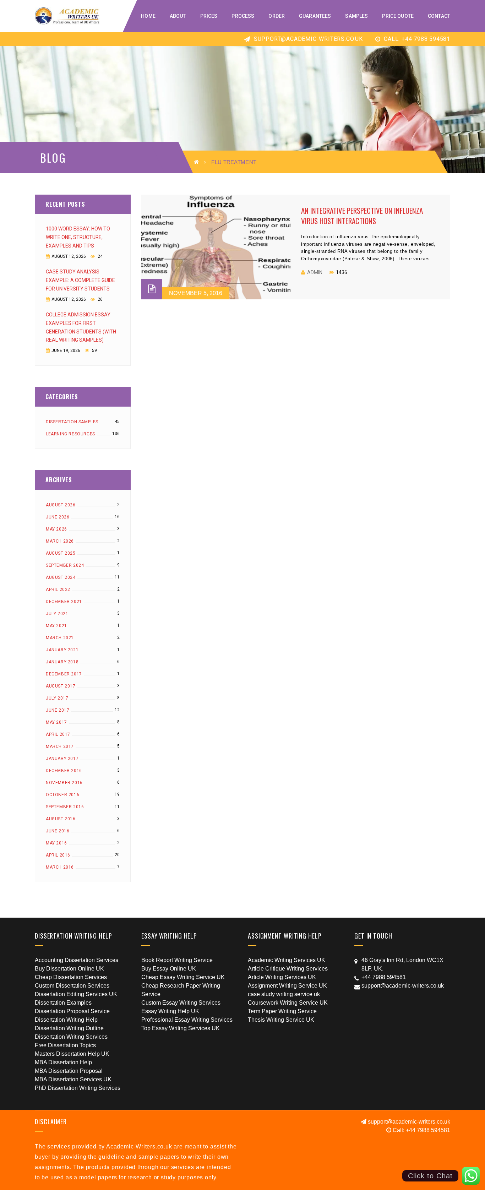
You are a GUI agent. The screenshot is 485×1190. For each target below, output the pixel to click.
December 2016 (64, 770)
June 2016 (57, 830)
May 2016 (56, 843)
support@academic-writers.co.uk (307, 39)
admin (314, 272)
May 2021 (56, 625)
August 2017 (61, 686)
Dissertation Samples (72, 421)
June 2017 (57, 710)
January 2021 (62, 649)
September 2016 (65, 806)
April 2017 (58, 734)
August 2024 (61, 577)
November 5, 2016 (195, 293)
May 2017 (56, 722)
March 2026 (60, 541)
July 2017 (57, 698)
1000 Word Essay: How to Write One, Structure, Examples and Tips (78, 237)
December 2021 (64, 601)
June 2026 (57, 517)
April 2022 (58, 589)
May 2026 (56, 529)
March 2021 (60, 637)
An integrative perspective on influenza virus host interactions (362, 215)
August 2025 (61, 553)
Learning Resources (70, 433)
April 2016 (58, 855)
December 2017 (64, 674)
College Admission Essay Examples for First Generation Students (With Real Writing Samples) (81, 327)
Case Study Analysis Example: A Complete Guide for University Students (80, 280)
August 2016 (61, 818)
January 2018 (62, 661)
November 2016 (64, 782)
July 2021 (57, 613)
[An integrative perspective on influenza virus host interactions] (215, 247)
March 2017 (60, 746)
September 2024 (65, 565)
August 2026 (61, 504)
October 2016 (62, 794)
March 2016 (60, 867)
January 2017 (62, 758)
